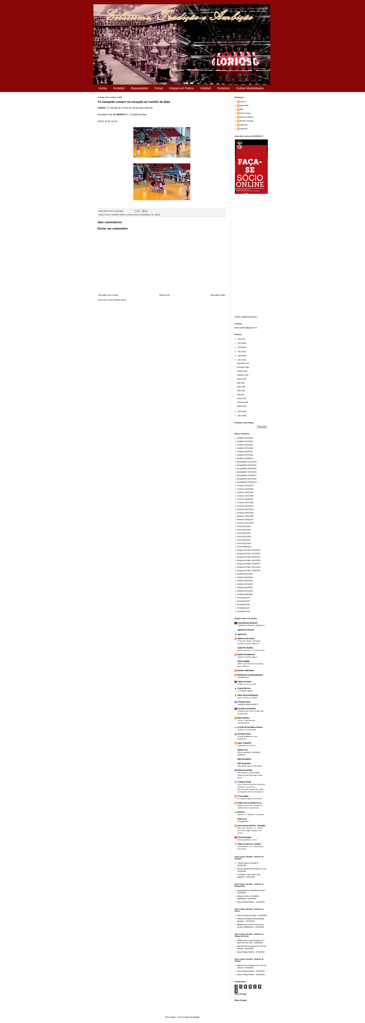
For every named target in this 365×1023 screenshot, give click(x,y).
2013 (240, 416)
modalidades (145, 215)
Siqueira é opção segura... (248, 657)
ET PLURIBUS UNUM (245, 691)
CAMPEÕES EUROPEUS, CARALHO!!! (251, 625)
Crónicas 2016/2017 (245, 499)
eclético (130, 215)
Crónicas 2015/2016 (245, 496)
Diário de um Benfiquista (248, 695)
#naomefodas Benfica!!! (247, 623)
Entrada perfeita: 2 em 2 (247, 840)
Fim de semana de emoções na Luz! (251, 869)
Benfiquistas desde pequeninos (250, 675)
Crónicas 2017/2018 (245, 503)
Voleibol (205, 88)
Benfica (123, 215)
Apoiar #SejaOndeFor (246, 902)
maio (239, 391)
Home (103, 88)
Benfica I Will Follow (246, 671)
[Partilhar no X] (141, 211)
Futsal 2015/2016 (244, 537)
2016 (240, 356)
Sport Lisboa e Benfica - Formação (251, 826)
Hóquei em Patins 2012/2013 (248, 550)
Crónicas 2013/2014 (245, 489)
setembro (241, 375)
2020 (240, 339)
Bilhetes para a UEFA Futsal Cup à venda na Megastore (250, 926)
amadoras (115, 215)
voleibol (157, 215)
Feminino (223, 88)
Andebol (119, 88)
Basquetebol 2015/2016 (246, 472)
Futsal (158, 88)
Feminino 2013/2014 (245, 509)
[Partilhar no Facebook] (143, 211)
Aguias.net (242, 634)
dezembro (241, 363)
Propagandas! (243, 821)
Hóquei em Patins (181, 88)
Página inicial (164, 295)
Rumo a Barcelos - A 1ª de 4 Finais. (251, 650)
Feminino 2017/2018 (245, 523)
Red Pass (241, 812)
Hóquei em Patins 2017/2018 (248, 567)
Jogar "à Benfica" (245, 743)
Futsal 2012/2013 (244, 526)
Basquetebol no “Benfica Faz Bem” (251, 890)
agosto (240, 379)
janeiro (240, 406)
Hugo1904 (244, 106)
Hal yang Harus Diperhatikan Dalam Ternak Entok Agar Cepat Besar (250, 775)
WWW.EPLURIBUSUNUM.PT (248, 704)
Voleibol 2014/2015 (245, 581)
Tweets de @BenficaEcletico (246, 317)
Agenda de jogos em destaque (250, 766)
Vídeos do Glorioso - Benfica (249, 844)
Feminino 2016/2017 (245, 520)
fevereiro (241, 402)
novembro (241, 367)
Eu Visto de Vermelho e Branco (250, 727)
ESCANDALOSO (243, 677)
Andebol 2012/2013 (245, 438)
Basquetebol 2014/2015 (246, 469)
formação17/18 (243, 611)
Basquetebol (139, 88)
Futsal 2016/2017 (244, 540)
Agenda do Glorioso (246, 630)
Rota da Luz (242, 819)
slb (152, 215)
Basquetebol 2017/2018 (246, 479)
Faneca (243, 102)
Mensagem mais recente (108, 295)
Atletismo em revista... (246, 639)
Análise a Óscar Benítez (247, 730)
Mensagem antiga (218, 295)
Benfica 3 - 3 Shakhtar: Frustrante (251, 814)
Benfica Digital (243, 661)
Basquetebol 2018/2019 (246, 482)
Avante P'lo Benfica (245, 648)
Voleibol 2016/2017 (245, 588)
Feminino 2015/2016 (245, 516)
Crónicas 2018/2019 (245, 506)
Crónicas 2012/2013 (245, 486)
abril (239, 395)
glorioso (136, 215)
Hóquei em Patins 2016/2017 (248, 564)
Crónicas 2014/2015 (245, 492)
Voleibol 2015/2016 (245, 584)
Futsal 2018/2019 (244, 547)
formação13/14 (243, 598)
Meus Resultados (244, 759)
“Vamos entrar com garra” (248, 863)
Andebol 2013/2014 (245, 441)
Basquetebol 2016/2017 (246, 475)
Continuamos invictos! (246, 746)
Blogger (196, 1017)
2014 (240, 411)
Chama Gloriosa (244, 688)
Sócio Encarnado (244, 837)
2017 (240, 352)
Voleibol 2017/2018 (245, 591)
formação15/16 (243, 605)
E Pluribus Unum (244, 702)
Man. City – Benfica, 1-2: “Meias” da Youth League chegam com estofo (250, 830)
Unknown (244, 125)
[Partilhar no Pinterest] (146, 211)
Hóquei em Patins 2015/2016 (248, 560)
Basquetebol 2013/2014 (246, 465)
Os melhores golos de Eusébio (250, 799)
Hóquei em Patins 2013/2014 (248, 554)
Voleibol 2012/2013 (245, 574)
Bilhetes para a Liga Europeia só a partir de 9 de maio (250, 941)
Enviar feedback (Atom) (117, 300)
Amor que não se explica (247, 698)
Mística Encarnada (245, 770)
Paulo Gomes (245, 113)
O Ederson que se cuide (247, 684)
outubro (240, 371)
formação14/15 (243, 601)
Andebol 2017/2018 (245, 455)
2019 (240, 343)
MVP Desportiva (244, 764)
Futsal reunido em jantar (247, 915)
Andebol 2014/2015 (245, 445)
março (240, 398)
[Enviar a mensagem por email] (135, 211)
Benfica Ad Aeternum (246, 655)
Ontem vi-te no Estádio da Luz (250, 803)
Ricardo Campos (246, 117)
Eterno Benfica (243, 718)
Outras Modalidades (250, 88)
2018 (240, 347)
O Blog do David (244, 782)
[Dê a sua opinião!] (138, 211)
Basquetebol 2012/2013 (246, 462)
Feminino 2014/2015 (245, 513)
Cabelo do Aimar (244, 682)
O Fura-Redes (243, 796)
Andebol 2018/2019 (245, 458)
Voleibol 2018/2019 (245, 594)
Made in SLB (243, 750)
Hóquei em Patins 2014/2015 (248, 557)
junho (239, 387)
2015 (240, 360)
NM (241, 109)
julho (239, 383)
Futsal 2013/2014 (244, 530)
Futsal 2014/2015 (244, 533)
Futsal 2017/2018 (244, 543)
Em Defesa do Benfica (247, 709)
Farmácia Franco (244, 734)
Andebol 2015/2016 (245, 448)
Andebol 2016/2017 (245, 452)
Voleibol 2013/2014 (245, 577)
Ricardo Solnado (247, 121)
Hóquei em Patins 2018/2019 (248, 571)
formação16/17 (243, 608)
